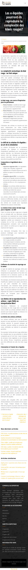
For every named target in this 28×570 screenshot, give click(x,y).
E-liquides (4, 39)
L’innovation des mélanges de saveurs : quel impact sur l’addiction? (21, 418)
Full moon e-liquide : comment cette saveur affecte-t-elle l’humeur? (7, 417)
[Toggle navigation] (25, 3)
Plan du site (14, 569)
